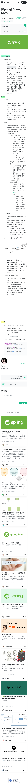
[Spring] (5, 26)
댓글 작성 (23, 403)
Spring (3, 21)
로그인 (24, 2)
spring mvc (9, 21)
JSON (14, 192)
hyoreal (3, 18)
